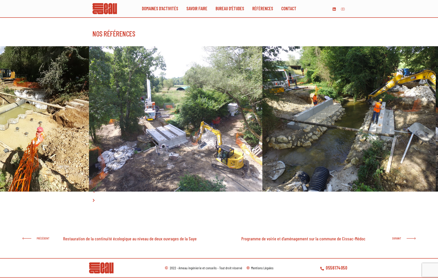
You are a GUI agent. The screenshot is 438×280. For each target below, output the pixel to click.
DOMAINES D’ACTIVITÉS (160, 8)
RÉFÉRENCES (262, 8)
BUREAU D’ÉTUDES (230, 8)
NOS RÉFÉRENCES (113, 33)
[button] (93, 191)
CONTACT (288, 8)
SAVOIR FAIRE (196, 8)
